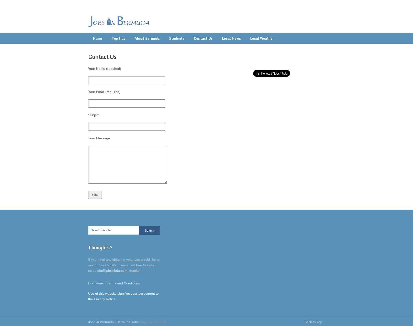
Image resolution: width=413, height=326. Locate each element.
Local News (231, 38)
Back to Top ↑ (314, 322)
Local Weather (262, 38)
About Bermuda (147, 38)
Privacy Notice (104, 299)
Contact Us (203, 38)
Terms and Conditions (123, 283)
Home (97, 38)
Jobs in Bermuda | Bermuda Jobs (113, 322)
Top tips (118, 38)
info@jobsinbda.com (112, 270)
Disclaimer (96, 283)
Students (176, 38)
